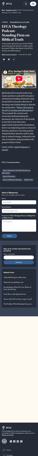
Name (4, 198)
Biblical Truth (29, 180)
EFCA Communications (9, 55)
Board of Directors (9, 176)
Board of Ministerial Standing (12, 180)
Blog (3, 10)
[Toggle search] (26, 4)
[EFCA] (3, 3)
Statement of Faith (7, 435)
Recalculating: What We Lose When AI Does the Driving (17, 288)
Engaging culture (11, 10)
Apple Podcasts (21, 147)
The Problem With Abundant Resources (18, 304)
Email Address (6, 207)
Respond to (18, 217)
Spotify (5, 150)
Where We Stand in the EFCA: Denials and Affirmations (16, 171)
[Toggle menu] (33, 4)
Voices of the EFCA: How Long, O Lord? (18, 299)
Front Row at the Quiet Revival (15, 294)
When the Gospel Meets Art (13, 282)
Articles (8, 450)
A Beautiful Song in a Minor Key (15, 277)
